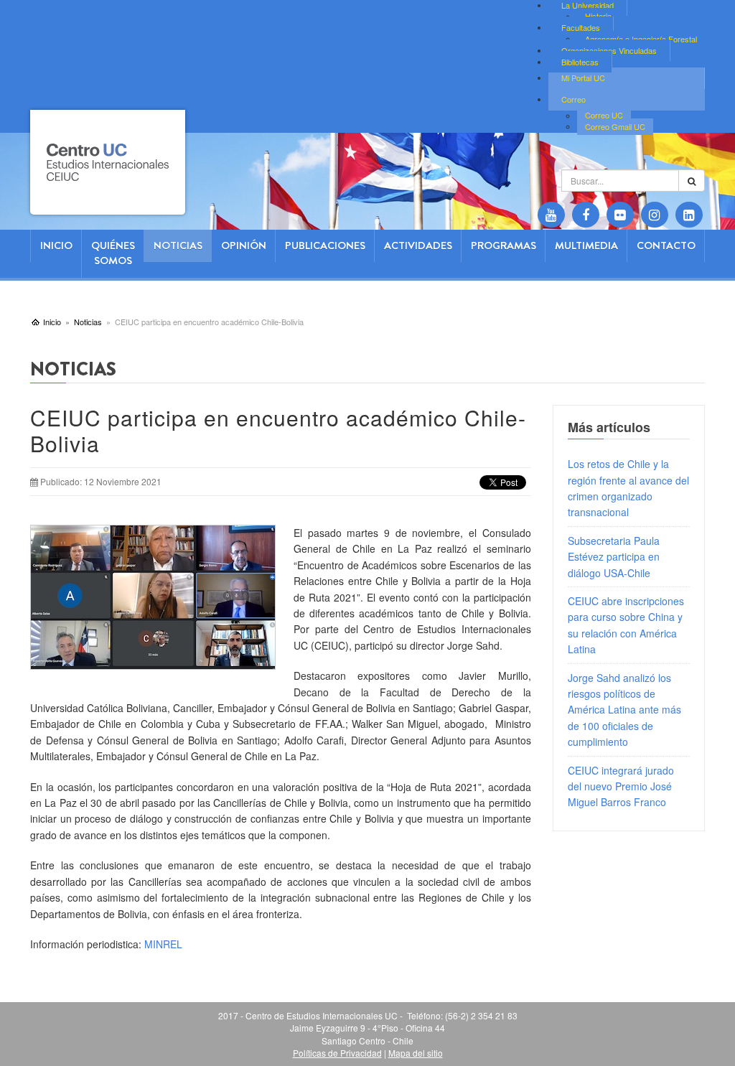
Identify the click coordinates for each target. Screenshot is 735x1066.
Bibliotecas (580, 61)
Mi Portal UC (583, 77)
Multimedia (586, 245)
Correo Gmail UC (615, 126)
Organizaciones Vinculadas (609, 50)
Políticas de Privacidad (337, 1053)
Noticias (178, 245)
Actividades (418, 245)
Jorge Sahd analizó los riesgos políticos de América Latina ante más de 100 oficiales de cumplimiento (624, 709)
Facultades (580, 27)
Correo (573, 99)
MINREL (164, 944)
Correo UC (604, 115)
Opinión (243, 245)
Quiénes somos (113, 253)
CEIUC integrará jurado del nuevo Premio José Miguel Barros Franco (621, 786)
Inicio (56, 245)
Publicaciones (325, 245)
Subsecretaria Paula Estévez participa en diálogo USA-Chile (614, 556)
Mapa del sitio (415, 1053)
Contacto (666, 245)
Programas (503, 245)
